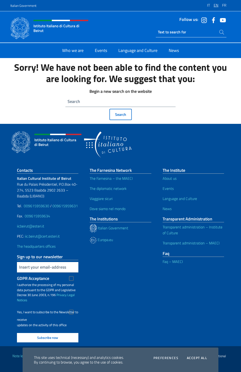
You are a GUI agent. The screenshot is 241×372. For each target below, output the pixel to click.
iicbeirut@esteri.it (30, 226)
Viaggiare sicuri (101, 198)
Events (168, 188)
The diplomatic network (108, 188)
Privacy (61, 294)
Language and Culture (180, 198)
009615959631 (65, 206)
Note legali (20, 356)
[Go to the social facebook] (212, 20)
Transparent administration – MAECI (191, 243)
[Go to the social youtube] (221, 20)
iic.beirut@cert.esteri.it (42, 236)
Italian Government (23, 5)
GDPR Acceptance (33, 278)
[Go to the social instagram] (203, 20)
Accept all (197, 358)
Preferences (165, 358)
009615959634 (37, 216)
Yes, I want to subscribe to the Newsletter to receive (47, 312)
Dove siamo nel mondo (107, 208)
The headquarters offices (36, 246)
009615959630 (36, 206)
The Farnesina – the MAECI (111, 178)
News (167, 208)
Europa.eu (105, 240)
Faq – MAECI (173, 261)
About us (170, 178)
